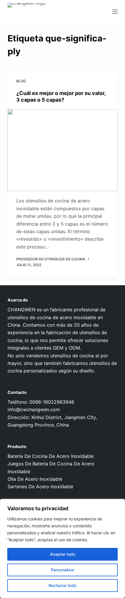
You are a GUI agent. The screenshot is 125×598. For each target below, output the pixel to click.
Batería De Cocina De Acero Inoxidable (51, 456)
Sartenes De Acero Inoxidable (40, 486)
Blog (21, 81)
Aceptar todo (62, 554)
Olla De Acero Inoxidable (35, 479)
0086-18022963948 (51, 402)
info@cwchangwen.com (34, 409)
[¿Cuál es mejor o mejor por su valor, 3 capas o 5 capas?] (62, 150)
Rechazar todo (62, 585)
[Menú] (114, 11)
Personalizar (62, 569)
